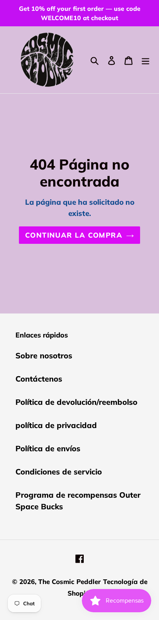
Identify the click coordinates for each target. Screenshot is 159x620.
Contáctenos (38, 379)
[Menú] (145, 59)
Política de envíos (47, 448)
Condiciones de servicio (58, 471)
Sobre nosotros (43, 355)
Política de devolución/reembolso (76, 402)
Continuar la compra (73, 235)
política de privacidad (56, 425)
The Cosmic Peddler (69, 581)
